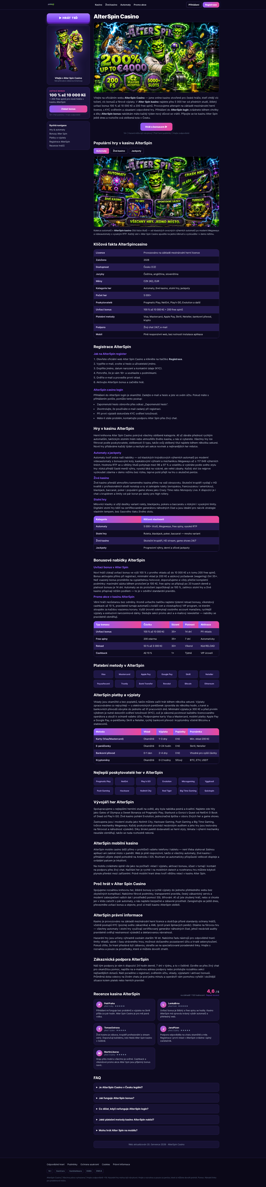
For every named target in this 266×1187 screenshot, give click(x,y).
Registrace (211, 4)
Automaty (125, 4)
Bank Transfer (146, 683)
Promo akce (140, 4)
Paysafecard (103, 683)
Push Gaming (103, 790)
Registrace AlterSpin (59, 141)
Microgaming (188, 781)
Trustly (124, 683)
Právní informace (121, 1164)
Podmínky (72, 1164)
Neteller (209, 674)
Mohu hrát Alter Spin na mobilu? (118, 1130)
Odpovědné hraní (55, 1164)
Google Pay (167, 674)
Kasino (98, 4)
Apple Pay (146, 674)
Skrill (188, 674)
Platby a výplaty (57, 137)
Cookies (106, 1164)
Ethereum (209, 683)
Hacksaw (124, 790)
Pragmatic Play (103, 781)
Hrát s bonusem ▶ (156, 126)
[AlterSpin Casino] (51, 5)
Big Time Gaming (188, 790)
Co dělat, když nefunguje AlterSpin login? (123, 1108)
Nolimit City (145, 790)
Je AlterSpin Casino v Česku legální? (121, 1087)
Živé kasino (111, 4)
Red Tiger (167, 790)
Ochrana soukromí (90, 1164)
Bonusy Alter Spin (58, 133)
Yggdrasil (209, 781)
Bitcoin (188, 683)
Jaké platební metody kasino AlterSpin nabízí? (126, 1119)
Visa (103, 674)
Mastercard (124, 674)
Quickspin (209, 790)
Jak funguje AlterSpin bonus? (116, 1098)
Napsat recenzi (212, 995)
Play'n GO (146, 781)
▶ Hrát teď (68, 18)
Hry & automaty (57, 129)
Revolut (167, 683)
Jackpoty (136, 151)
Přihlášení (194, 4)
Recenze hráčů (56, 145)
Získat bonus (68, 109)
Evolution (166, 781)
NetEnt (124, 781)
